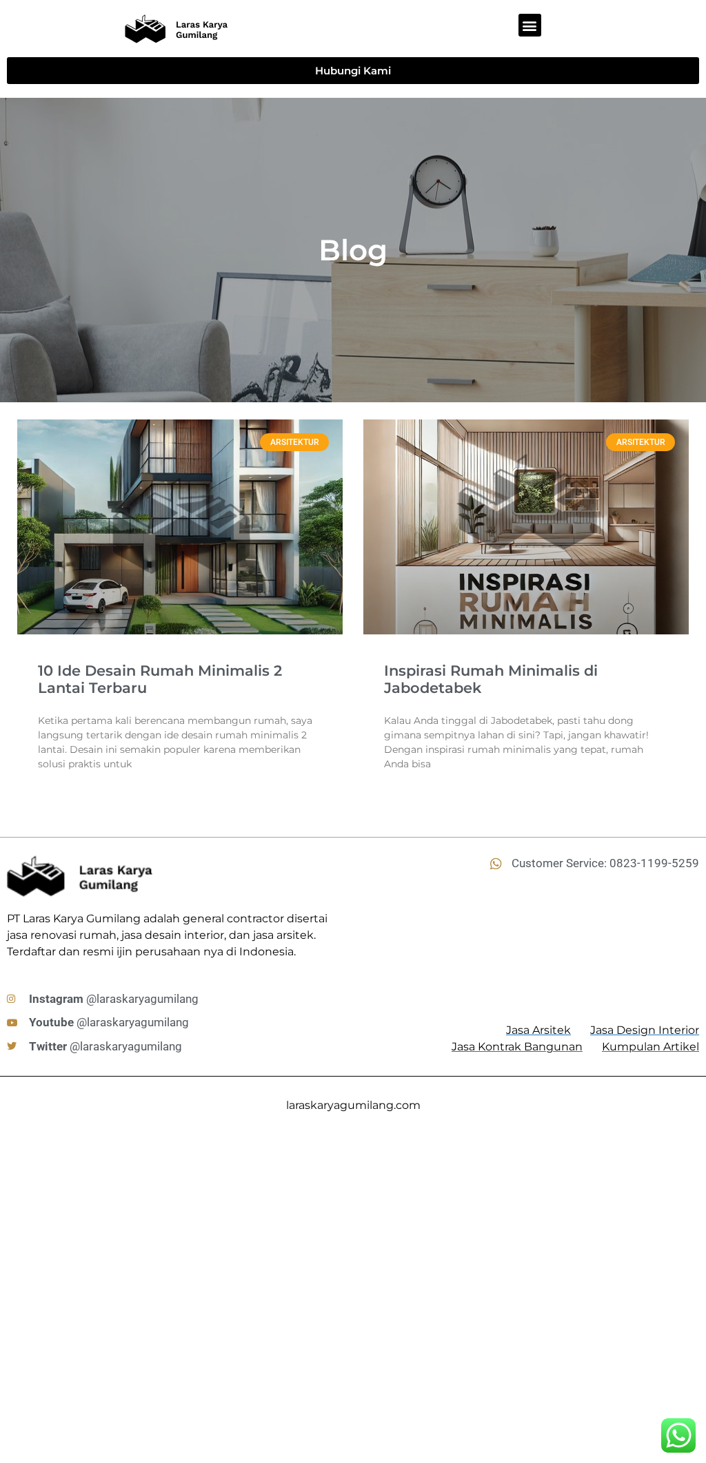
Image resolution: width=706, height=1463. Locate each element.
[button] (529, 25)
